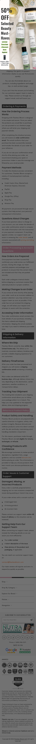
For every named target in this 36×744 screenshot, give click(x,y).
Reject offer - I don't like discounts (4, 62)
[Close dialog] (32, 3)
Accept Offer (5, 57)
